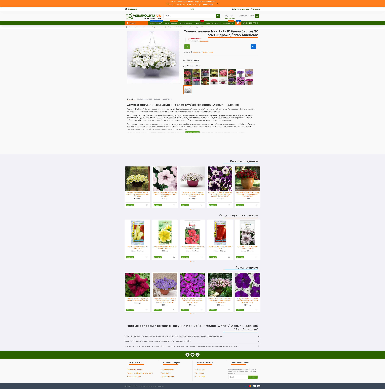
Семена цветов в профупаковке (139, 27)
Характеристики (144, 99)
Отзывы (157, 99)
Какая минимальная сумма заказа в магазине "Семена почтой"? (158, 341)
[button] (191, 209)
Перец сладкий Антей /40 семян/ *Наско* (220, 247)
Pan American (204, 41)
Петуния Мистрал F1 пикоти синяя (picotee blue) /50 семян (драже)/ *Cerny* (247, 300)
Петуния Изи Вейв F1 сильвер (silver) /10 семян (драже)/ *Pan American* (193, 194)
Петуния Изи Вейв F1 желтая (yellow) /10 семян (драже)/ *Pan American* (137, 194)
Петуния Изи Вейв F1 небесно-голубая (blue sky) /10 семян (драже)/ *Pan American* (165, 300)
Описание (131, 99)
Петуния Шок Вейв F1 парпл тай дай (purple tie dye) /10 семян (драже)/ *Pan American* (220, 194)
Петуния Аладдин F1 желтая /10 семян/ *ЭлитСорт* (165, 247)
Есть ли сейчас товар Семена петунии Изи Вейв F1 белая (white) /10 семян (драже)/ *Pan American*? (174, 336)
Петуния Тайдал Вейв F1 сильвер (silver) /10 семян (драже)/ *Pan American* (165, 194)
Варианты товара (191, 60)
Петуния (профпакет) (159, 27)
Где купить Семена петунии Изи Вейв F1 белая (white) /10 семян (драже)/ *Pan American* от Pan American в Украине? (182, 346)
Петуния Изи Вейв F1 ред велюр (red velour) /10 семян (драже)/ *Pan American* (247, 194)
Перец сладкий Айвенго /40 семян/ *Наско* (137, 247)
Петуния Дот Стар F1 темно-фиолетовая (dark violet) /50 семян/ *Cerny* (192, 300)
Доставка (167, 99)
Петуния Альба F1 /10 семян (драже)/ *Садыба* (247, 247)
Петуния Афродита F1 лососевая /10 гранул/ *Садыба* (192, 247)
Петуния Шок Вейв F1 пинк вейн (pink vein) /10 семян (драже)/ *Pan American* (220, 300)
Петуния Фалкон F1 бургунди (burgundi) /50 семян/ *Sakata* (137, 299)
